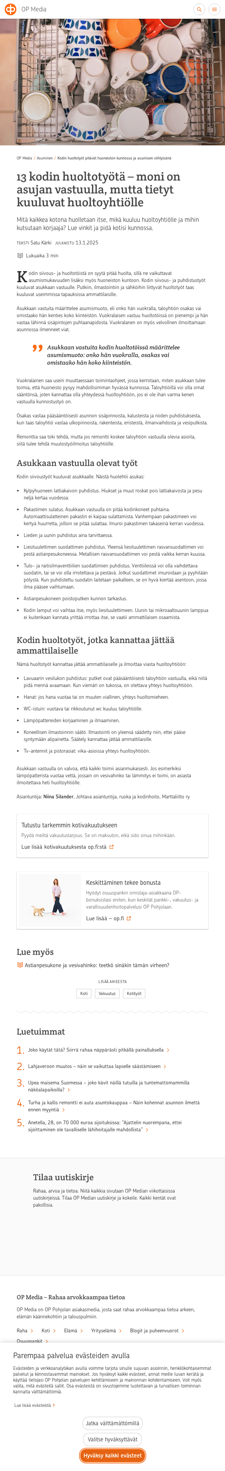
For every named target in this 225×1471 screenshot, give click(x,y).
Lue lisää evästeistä (32, 1405)
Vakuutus (107, 993)
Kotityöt (134, 993)
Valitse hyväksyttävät (112, 1439)
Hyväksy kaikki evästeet (112, 1455)
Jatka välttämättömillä (112, 1423)
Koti (84, 993)
